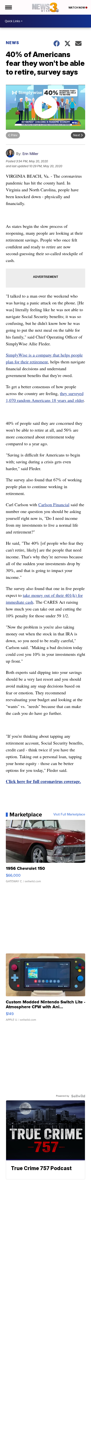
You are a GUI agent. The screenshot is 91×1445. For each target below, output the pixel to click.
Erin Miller (30, 153)
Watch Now (76, 7)
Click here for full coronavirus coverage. (43, 781)
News (12, 42)
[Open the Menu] (8, 7)
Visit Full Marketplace (69, 814)
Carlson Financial (53, 504)
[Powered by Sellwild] (78, 1096)
